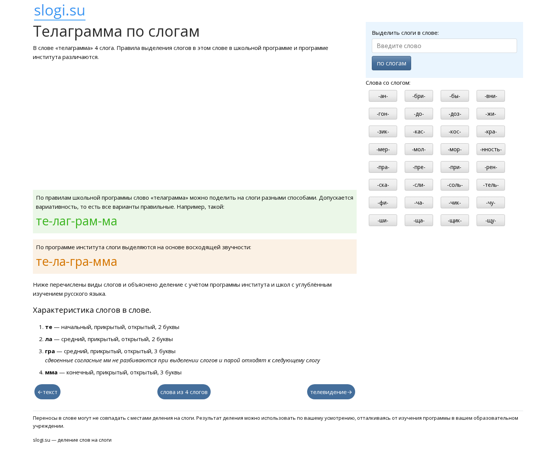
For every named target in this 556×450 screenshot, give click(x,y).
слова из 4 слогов (184, 392)
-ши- (382, 220)
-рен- (491, 167)
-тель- (491, 184)
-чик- (455, 202)
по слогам (391, 63)
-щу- (490, 220)
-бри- (419, 95)
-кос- (455, 131)
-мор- (455, 149)
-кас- (419, 131)
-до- (419, 113)
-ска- (383, 184)
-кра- (491, 131)
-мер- (383, 149)
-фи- (382, 202)
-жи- (490, 113)
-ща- (419, 220)
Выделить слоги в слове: (405, 32)
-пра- (383, 167)
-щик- (455, 220)
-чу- (490, 202)
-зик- (383, 131)
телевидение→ (331, 392)
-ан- (383, 95)
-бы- (454, 95)
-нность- (491, 149)
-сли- (419, 184)
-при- (455, 167)
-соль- (455, 184)
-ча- (419, 202)
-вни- (491, 95)
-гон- (383, 113)
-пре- (419, 167)
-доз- (455, 113)
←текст (47, 392)
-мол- (419, 149)
